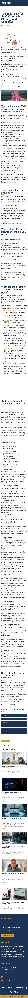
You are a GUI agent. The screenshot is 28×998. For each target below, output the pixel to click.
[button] (26, 4)
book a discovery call (7, 701)
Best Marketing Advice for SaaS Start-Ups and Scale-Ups (13, 874)
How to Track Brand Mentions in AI (11, 792)
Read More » (4, 775)
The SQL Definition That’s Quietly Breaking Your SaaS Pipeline (13, 819)
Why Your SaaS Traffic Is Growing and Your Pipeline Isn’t (13, 846)
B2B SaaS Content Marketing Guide (11, 766)
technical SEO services (7, 699)
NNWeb (24, 996)
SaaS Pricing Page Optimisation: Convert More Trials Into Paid (13, 903)
